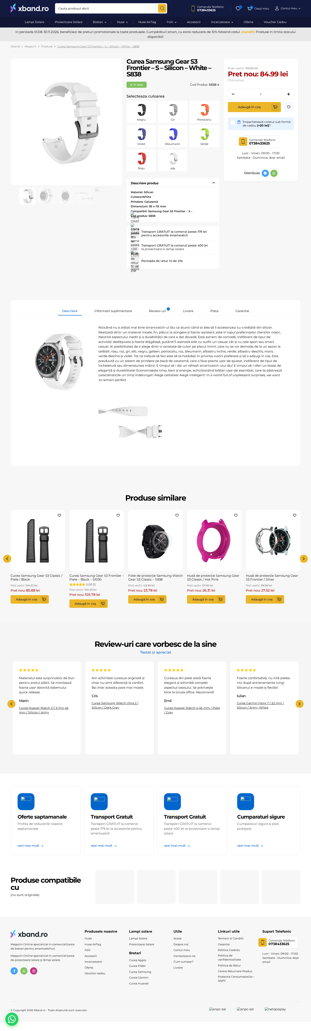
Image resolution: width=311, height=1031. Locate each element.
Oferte (248, 22)
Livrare (188, 311)
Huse (120, 22)
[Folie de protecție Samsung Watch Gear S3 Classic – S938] (155, 540)
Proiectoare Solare (68, 22)
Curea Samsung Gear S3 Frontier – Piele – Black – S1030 (96, 577)
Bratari (98, 22)
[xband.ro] (30, 8)
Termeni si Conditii (231, 938)
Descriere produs (144, 183)
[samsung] (156, 887)
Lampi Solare (34, 22)
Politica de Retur (229, 965)
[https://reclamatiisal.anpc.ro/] (222, 1010)
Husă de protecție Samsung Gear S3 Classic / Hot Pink (213, 577)
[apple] (114, 887)
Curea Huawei (139, 983)
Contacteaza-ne (184, 956)
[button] (289, 107)
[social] (265, 173)
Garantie (242, 311)
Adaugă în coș (249, 107)
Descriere (69, 311)
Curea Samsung (140, 971)
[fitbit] (198, 887)
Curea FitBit (137, 966)
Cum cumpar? (183, 961)
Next (304, 559)
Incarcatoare (220, 22)
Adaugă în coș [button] (26, 599)
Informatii (113, 311)
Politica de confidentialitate (229, 957)
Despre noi (181, 944)
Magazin (31, 46)
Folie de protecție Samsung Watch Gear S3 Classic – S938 (155, 577)
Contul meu (181, 950)
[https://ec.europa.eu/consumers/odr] (250, 1010)
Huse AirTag (147, 22)
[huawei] (239, 887)
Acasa (177, 938)
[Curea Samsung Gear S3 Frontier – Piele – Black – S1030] (96, 540)
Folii (170, 22)
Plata (214, 311)
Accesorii (194, 22)
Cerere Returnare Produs (235, 971)
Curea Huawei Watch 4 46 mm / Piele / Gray (192, 710)
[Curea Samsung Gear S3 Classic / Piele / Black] (38, 540)
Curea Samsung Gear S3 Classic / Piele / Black (36, 577)
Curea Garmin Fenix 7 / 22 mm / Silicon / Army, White (260, 705)
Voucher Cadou (275, 22)
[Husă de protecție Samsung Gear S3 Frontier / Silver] (273, 540)
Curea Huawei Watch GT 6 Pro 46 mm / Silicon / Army (44, 710)
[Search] (162, 8)
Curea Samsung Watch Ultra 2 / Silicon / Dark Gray (115, 705)
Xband (15, 46)
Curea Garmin (139, 977)
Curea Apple (137, 960)
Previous (7, 559)
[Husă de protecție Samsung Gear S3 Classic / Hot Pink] (214, 540)
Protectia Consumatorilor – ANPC (236, 979)
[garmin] (281, 887)
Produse (47, 46)
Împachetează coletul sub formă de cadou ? (266, 123)
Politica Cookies (229, 950)
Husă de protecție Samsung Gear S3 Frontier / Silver (272, 577)
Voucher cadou (95, 973)
